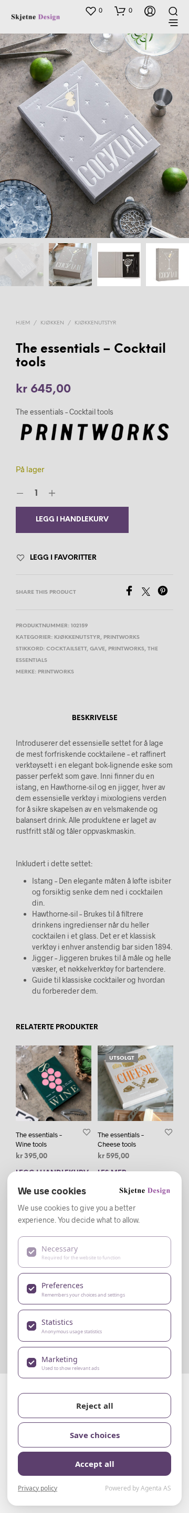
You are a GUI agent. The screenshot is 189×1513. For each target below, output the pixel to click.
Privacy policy (37, 1488)
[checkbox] (94, 1252)
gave (97, 649)
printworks (126, 649)
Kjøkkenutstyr (95, 323)
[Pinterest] (165, 592)
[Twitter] (150, 592)
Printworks (121, 637)
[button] (93, 10)
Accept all (94, 1463)
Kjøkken (52, 323)
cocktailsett (66, 649)
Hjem (23, 323)
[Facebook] (133, 592)
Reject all (94, 1405)
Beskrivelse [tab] (95, 718)
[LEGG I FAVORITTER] (86, 1131)
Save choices (95, 1435)
